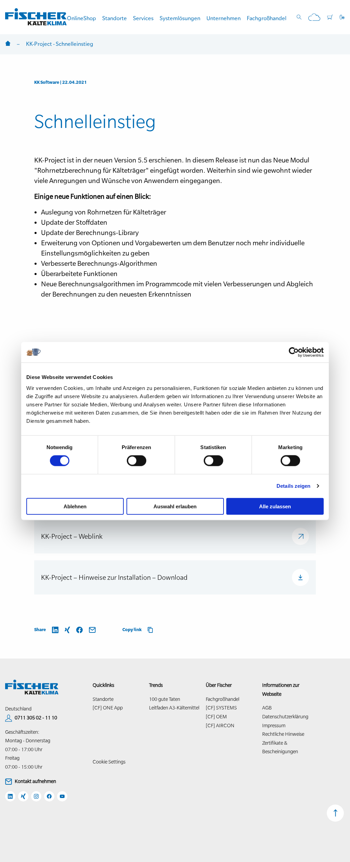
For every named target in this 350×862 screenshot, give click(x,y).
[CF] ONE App (108, 707)
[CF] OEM (216, 716)
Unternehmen (223, 18)
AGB (267, 707)
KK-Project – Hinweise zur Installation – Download (114, 577)
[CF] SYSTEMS (221, 707)
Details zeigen (293, 486)
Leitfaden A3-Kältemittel (174, 707)
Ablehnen (75, 506)
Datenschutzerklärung (285, 716)
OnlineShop (81, 18)
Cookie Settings (109, 762)
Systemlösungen (180, 18)
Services (143, 18)
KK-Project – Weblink (72, 536)
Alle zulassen (275, 506)
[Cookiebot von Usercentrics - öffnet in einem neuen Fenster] (294, 352)
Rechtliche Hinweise (283, 734)
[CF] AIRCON (220, 725)
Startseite (8, 44)
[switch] (136, 460)
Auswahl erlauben (175, 506)
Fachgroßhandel (266, 18)
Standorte (114, 18)
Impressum (273, 725)
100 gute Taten (164, 699)
